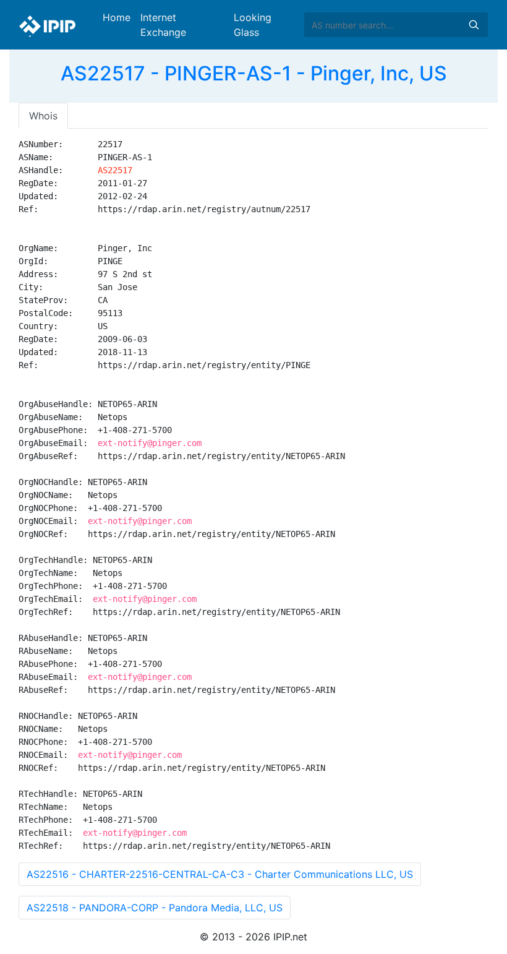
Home (116, 17)
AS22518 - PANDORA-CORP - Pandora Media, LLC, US (155, 907)
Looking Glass (252, 24)
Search (473, 25)
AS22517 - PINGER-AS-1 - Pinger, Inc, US (254, 73)
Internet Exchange (163, 24)
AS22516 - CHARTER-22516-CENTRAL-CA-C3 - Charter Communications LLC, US (220, 874)
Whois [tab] (43, 116)
